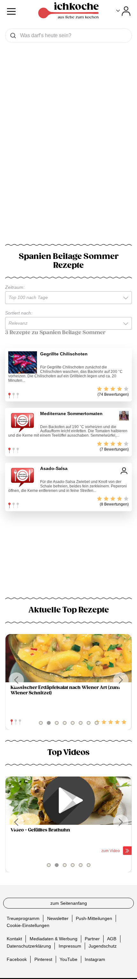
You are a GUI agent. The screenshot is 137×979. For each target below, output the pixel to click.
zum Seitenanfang (68, 903)
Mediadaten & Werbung (53, 938)
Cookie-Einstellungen (28, 925)
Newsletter (57, 918)
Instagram (95, 959)
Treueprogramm (23, 918)
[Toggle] (123, 11)
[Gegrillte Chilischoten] (22, 362)
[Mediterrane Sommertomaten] (22, 422)
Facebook (17, 959)
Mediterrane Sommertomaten (71, 413)
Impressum (70, 945)
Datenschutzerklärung (29, 945)
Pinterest (43, 959)
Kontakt (14, 938)
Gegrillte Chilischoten (64, 353)
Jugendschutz (103, 945)
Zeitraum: (15, 287)
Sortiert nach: (18, 312)
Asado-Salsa (54, 468)
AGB (111, 938)
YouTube (68, 959)
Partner (92, 938)
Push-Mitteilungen (94, 918)
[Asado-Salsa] (22, 477)
